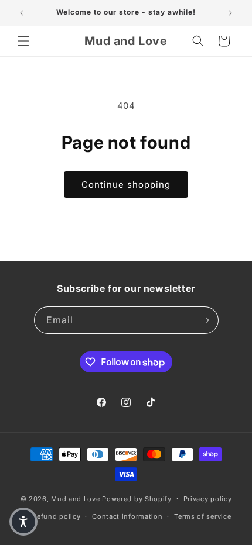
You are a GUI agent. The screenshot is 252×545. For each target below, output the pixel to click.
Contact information (127, 516)
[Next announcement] (230, 13)
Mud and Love (75, 498)
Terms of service (202, 516)
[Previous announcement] (22, 13)
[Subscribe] (205, 320)
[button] (23, 41)
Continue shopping (126, 184)
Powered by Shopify (137, 498)
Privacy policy (207, 499)
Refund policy (56, 516)
